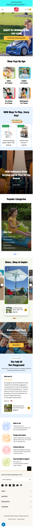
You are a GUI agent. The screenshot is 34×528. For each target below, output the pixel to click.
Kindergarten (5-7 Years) (24, 102)
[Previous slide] (2, 285)
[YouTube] (17, 485)
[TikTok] (14, 485)
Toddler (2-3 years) (24, 82)
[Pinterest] (21, 485)
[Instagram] (10, 485)
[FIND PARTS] (16, 338)
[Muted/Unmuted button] (18, 301)
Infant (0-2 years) (8, 82)
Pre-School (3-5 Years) (8, 102)
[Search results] (25, 9)
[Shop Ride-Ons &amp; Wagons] (16, 34)
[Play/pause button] (8, 269)
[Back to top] (29, 469)
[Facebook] (6, 485)
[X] (2, 485)
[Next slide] (30, 134)
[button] (3, 524)
